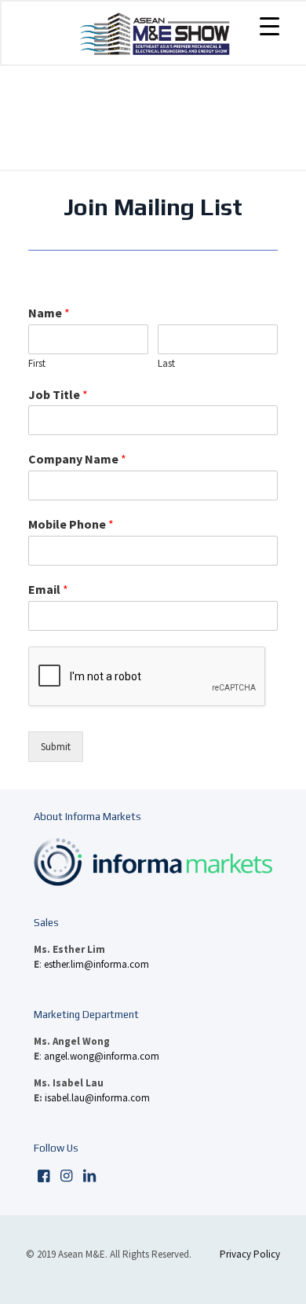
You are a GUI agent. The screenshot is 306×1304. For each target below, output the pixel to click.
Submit (56, 746)
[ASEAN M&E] (154, 33)
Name (49, 313)
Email (48, 589)
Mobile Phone (71, 524)
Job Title (58, 394)
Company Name (77, 459)
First (37, 363)
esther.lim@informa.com (96, 964)
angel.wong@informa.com (101, 1056)
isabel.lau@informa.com (97, 1097)
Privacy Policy (250, 1254)
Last (166, 363)
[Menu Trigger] (269, 25)
